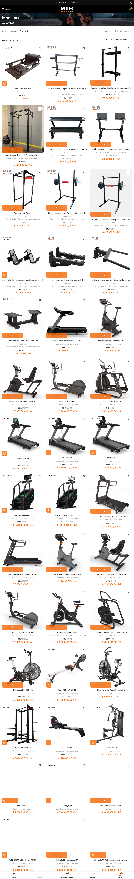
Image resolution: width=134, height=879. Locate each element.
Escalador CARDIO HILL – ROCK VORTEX (111, 632)
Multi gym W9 (67, 806)
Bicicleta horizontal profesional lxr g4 (111, 574)
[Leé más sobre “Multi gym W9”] (48, 800)
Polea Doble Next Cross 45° (67, 860)
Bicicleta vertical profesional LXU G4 (67, 574)
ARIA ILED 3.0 (111, 458)
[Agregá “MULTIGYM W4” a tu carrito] (10, 800)
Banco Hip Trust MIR (23, 88)
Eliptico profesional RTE (67, 401)
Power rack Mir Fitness (23, 213)
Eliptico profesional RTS (111, 401)
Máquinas (13, 31)
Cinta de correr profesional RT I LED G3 (67, 341)
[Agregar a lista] (40, 48)
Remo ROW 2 (67, 748)
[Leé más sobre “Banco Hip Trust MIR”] (4, 83)
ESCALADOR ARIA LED (22, 515)
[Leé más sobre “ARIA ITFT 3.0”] (48, 452)
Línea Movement (71, 344)
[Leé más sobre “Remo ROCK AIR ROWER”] (48, 685)
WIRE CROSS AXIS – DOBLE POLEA (22, 860)
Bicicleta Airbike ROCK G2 (23, 690)
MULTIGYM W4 (22, 806)
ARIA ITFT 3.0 (67, 458)
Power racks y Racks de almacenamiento (67, 94)
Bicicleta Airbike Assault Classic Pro (111, 690)
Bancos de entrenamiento (27, 92)
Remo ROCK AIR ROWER (67, 690)
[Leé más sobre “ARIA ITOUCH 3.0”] (4, 453)
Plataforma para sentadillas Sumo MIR (23, 341)
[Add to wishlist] (40, 300)
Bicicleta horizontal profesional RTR (23, 401)
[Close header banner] (130, 2)
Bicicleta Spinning (64, 635)
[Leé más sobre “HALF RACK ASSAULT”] (4, 742)
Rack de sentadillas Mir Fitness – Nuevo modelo (67, 213)
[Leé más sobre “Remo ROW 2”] (48, 742)
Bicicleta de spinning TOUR (67, 632)
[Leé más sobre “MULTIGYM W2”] (93, 742)
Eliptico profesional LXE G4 (22, 632)
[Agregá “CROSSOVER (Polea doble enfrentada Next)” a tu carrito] (98, 855)
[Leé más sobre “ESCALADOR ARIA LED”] (4, 510)
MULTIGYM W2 (111, 748)
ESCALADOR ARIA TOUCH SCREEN (67, 515)
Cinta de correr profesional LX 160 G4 (22, 574)
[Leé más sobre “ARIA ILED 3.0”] (93, 452)
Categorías (8, 23)
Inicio (4, 31)
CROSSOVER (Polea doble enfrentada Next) (111, 860)
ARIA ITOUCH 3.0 (22, 459)
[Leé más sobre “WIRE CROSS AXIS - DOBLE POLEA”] (4, 855)
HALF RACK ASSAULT (23, 748)
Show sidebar (12, 40)
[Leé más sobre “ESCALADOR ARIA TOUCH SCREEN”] (48, 510)
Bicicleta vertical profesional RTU (111, 341)
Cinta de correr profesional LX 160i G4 (111, 516)
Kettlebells (67, 152)
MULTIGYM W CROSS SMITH (111, 806)
